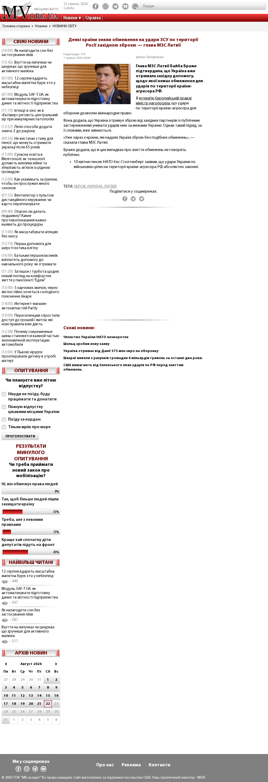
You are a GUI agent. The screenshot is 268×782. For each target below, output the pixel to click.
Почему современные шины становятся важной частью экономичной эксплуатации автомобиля (30, 338)
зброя (79, 187)
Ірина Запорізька (149, 57)
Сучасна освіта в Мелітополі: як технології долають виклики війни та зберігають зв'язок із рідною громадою (26, 163)
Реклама (131, 765)
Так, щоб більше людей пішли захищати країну (30, 501)
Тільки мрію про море (29, 427)
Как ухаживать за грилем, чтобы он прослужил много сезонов (30, 184)
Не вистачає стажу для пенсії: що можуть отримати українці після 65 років (27, 143)
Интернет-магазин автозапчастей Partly (24, 306)
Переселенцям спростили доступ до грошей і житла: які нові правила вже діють (31, 320)
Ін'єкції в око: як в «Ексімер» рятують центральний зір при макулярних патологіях (30, 115)
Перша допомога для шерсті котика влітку (26, 246)
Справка (93, 18)
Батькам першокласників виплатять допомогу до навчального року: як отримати (30, 260)
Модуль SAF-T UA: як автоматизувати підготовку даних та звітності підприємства (30, 99)
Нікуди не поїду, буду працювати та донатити (32, 396)
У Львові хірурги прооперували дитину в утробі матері (29, 356)
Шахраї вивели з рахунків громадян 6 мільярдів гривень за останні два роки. (133, 358)
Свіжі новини (30, 41)
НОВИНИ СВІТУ (64, 26)
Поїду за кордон (24, 419)
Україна (95, 187)
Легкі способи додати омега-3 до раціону (27, 129)
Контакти (159, 765)
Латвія (110, 187)
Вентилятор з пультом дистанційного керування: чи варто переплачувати (28, 200)
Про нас (105, 765)
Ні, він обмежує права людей (30, 484)
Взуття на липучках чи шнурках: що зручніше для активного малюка (27, 67)
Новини (70, 18)
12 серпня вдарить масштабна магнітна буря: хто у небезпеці (28, 83)
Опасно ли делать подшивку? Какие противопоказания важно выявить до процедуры (24, 218)
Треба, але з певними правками (22, 522)
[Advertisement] (133, 266)
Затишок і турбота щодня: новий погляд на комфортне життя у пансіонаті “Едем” (30, 276)
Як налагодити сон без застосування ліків (27, 53)
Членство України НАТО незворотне (96, 337)
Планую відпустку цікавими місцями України (33, 409)
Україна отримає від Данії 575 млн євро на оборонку (110, 351)
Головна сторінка (16, 26)
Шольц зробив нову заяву (86, 344)
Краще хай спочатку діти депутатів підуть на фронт (28, 542)
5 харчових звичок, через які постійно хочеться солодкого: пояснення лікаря (31, 292)
